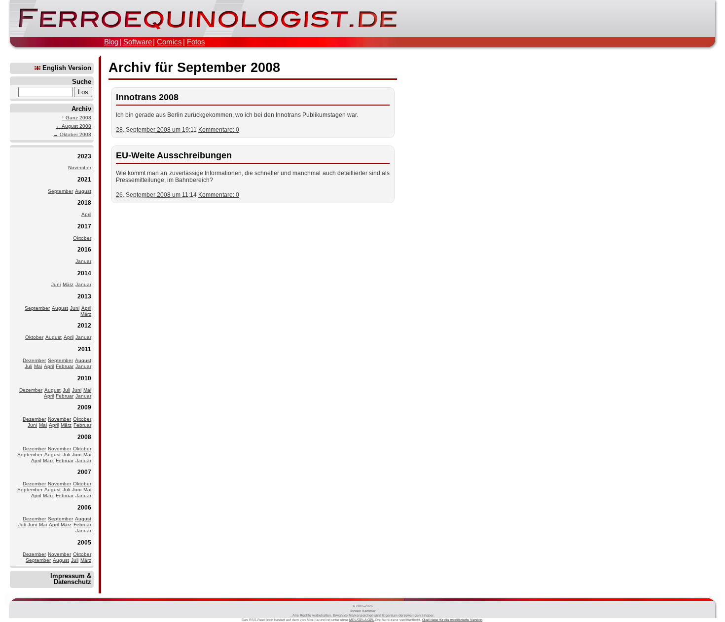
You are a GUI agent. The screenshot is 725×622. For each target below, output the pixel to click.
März (68, 284)
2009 (84, 407)
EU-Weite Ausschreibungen (174, 155)
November (79, 167)
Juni (56, 284)
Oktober (82, 238)
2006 (84, 507)
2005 (84, 542)
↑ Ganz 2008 (76, 117)
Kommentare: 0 (218, 129)
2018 (84, 202)
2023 (84, 156)
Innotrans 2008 (147, 97)
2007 (84, 472)
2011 (84, 349)
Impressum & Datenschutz (70, 578)
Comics (169, 41)
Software (137, 41)
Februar (64, 366)
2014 (84, 273)
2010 (84, 378)
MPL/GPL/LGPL (361, 620)
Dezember (34, 360)
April (86, 214)
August (83, 191)
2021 (84, 179)
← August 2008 (73, 126)
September (60, 191)
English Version (65, 68)
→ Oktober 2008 (72, 134)
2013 (84, 296)
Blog (111, 41)
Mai (38, 366)
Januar (83, 261)
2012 (84, 325)
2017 (84, 226)
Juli (28, 366)
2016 (84, 249)
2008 (84, 437)
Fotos (196, 41)
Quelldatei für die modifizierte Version (452, 620)
